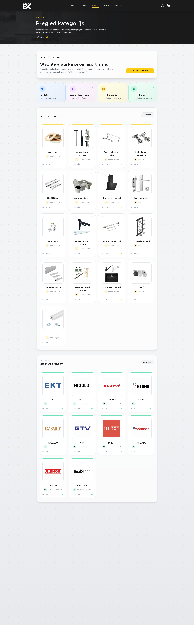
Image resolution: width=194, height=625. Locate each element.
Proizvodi (95, 6)
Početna (72, 6)
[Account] (162, 5)
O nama (84, 6)
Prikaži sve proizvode (138, 71)
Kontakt (118, 6)
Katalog (107, 6)
